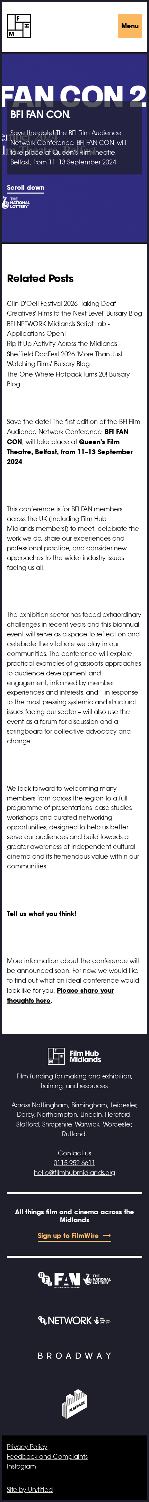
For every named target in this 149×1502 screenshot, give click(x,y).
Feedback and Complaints (47, 1457)
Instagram (21, 1466)
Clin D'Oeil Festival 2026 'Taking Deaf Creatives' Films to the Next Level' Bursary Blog (74, 308)
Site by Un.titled (30, 1490)
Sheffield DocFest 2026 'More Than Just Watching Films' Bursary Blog (65, 359)
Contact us (74, 1153)
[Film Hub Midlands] (19, 26)
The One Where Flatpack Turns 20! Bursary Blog (68, 379)
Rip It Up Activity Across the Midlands (62, 344)
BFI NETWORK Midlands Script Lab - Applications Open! (58, 329)
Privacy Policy (27, 1447)
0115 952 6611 (74, 1163)
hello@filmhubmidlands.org (74, 1173)
